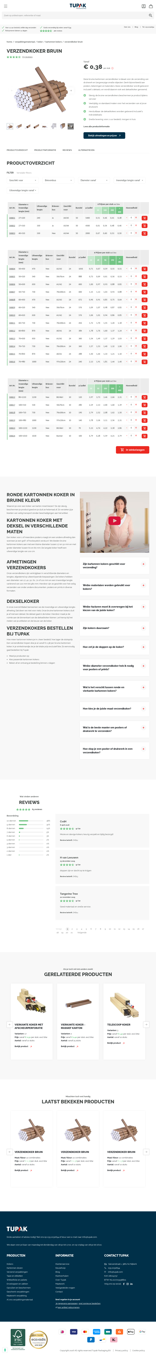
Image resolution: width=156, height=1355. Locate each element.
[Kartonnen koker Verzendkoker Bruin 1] (41, 90)
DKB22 (12, 397)
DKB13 (12, 339)
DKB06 (12, 284)
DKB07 (12, 292)
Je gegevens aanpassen (66, 1303)
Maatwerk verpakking (17, 1296)
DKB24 (12, 436)
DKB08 (12, 300)
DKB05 (12, 277)
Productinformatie (45, 150)
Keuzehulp (60, 1268)
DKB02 (12, 226)
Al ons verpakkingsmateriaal (20, 1299)
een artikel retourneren (69, 1307)
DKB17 (12, 405)
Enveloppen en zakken (17, 1284)
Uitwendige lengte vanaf (21, 190)
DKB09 (12, 307)
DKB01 (12, 218)
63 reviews (27, 57)
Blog (136, 27)
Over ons (127, 27)
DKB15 (12, 354)
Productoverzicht (17, 150)
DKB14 (12, 346)
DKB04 (12, 269)
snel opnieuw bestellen (90, 1303)
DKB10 (12, 315)
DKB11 (12, 323)
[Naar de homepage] (78, 5)
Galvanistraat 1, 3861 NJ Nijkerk (122, 1264)
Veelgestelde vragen (65, 1288)
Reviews (67, 150)
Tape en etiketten (15, 1276)
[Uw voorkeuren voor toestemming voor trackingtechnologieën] (5, 1350)
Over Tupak (60, 1280)
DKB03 (12, 233)
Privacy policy (121, 1350)
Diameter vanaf (88, 180)
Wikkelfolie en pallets (17, 1280)
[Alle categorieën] (5, 6)
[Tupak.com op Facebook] (123, 1284)
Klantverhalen (62, 1276)
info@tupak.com (89, 1237)
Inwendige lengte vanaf (128, 180)
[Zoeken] (151, 15)
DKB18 (12, 413)
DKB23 (12, 428)
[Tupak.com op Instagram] (127, 1284)
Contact (59, 1292)
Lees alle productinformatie (96, 126)
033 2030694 (149, 27)
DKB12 (12, 331)
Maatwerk (60, 1284)
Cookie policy (138, 1350)
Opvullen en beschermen (19, 1288)
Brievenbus (50, 180)
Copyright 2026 (67, 1350)
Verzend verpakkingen (17, 1272)
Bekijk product (22, 1046)
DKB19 (12, 420)
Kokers (10, 1264)
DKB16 (12, 362)
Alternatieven (86, 150)
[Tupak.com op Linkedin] (131, 1284)
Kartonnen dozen (15, 1268)
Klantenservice (62, 1264)
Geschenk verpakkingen (18, 1292)
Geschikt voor (16, 180)
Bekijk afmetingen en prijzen (102, 135)
